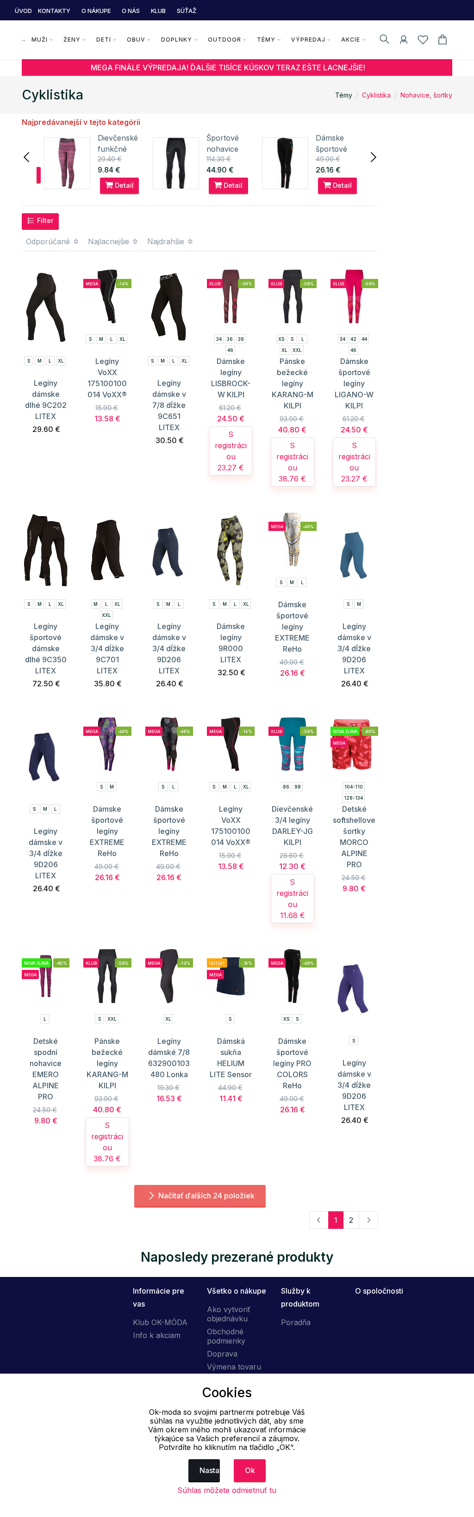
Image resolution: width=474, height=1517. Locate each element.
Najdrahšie (167, 241)
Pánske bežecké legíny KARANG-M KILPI (292, 383)
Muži (39, 39)
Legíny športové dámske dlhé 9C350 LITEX (46, 648)
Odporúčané (49, 241)
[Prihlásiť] (404, 41)
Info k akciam (157, 1335)
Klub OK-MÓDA (160, 1322)
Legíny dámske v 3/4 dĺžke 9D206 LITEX (169, 648)
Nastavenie (210, 1470)
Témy (266, 39)
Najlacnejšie (109, 241)
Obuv (136, 39)
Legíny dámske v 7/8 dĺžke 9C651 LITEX (169, 405)
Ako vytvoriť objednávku (228, 1314)
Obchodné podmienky (226, 1336)
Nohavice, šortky (426, 95)
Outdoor (224, 39)
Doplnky (176, 39)
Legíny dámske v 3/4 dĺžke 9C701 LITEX (107, 648)
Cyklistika (376, 95)
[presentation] (27, 156)
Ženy (72, 39)
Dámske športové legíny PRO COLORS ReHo (292, 1063)
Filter (44, 220)
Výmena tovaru (234, 1366)
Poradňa (296, 1322)
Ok (250, 1470)
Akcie (350, 39)
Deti (103, 39)
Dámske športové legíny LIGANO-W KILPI (354, 383)
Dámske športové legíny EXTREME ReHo (292, 627)
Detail (123, 185)
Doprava (222, 1353)
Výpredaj (308, 39)
